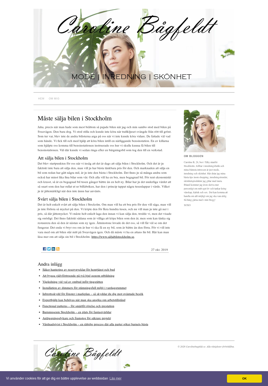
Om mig (54, 98)
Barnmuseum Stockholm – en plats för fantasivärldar (77, 312)
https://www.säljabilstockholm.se (112, 236)
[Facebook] (44, 249)
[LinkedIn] (53, 249)
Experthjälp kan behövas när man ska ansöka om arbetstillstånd (84, 300)
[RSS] (57, 249)
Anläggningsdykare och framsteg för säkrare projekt (77, 318)
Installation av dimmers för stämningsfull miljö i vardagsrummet (84, 288)
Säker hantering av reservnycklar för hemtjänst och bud (79, 269)
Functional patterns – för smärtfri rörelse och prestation (78, 306)
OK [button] (244, 378)
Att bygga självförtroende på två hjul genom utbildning (79, 275)
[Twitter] (49, 249)
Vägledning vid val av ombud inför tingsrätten (73, 281)
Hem (41, 98)
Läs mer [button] (115, 378)
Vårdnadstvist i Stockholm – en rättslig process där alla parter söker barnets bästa (95, 324)
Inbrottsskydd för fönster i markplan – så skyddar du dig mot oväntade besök (93, 294)
